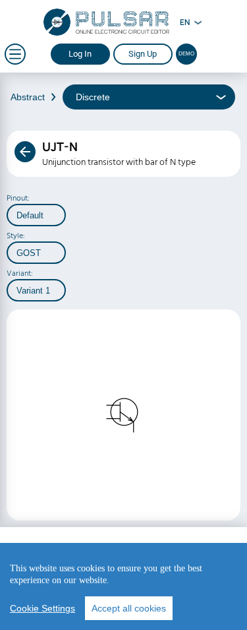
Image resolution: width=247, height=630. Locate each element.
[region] (123, 586)
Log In (80, 54)
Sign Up (142, 54)
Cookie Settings (42, 608)
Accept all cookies (129, 608)
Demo (186, 54)
